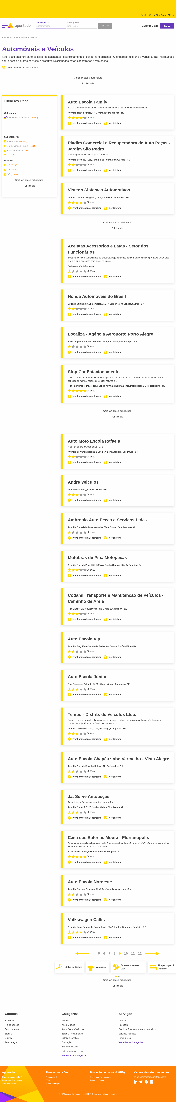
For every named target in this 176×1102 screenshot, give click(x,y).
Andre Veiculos (83, 482)
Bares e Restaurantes (72, 1034)
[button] (116, 976)
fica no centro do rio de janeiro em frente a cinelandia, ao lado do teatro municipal (107, 108)
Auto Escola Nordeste (90, 881)
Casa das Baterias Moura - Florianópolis (108, 837)
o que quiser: (42, 23)
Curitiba (9, 1038)
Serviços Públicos (127, 1034)
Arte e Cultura (68, 1025)
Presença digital (53, 1083)
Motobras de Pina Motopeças (97, 557)
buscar (105, 26)
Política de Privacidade (100, 1077)
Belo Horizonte (12, 1029)
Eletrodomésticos (70, 1047)
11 (133, 953)
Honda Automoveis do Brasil (97, 296)
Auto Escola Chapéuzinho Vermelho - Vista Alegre (118, 758)
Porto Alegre (11, 1042)
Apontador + (51, 1077)
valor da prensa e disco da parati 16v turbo (88, 154)
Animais (66, 1020)
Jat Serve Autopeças (88, 796)
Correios (123, 1020)
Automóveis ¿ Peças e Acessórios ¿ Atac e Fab (91, 802)
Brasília (8, 1034)
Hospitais (123, 1025)
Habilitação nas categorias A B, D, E (85, 447)
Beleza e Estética (70, 1038)
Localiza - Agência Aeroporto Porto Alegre (110, 334)
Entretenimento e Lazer (73, 1051)
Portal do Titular (97, 1080)
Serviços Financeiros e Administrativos (137, 1029)
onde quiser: (73, 23)
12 (140, 953)
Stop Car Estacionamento (94, 371)
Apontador (7, 37)
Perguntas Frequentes (12, 1080)
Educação (67, 1042)
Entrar (167, 26)
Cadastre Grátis (150, 26)
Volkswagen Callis (86, 919)
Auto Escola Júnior (87, 676)
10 (126, 953)
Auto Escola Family (87, 102)
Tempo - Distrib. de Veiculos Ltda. (102, 714)
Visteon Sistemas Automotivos (99, 190)
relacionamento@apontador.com (150, 1077)
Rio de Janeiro (12, 1025)
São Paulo (10, 1020)
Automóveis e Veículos (73, 1029)
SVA (48, 1080)
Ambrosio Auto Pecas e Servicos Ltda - (107, 520)
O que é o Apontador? (12, 1077)
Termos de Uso (9, 1083)
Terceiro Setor (125, 1038)
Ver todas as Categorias (74, 1055)
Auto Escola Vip (84, 639)
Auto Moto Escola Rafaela (94, 441)
